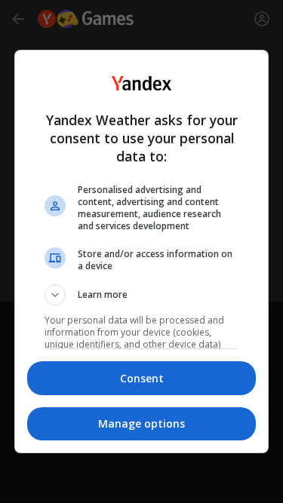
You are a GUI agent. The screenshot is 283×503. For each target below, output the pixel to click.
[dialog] (141, 252)
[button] (142, 294)
